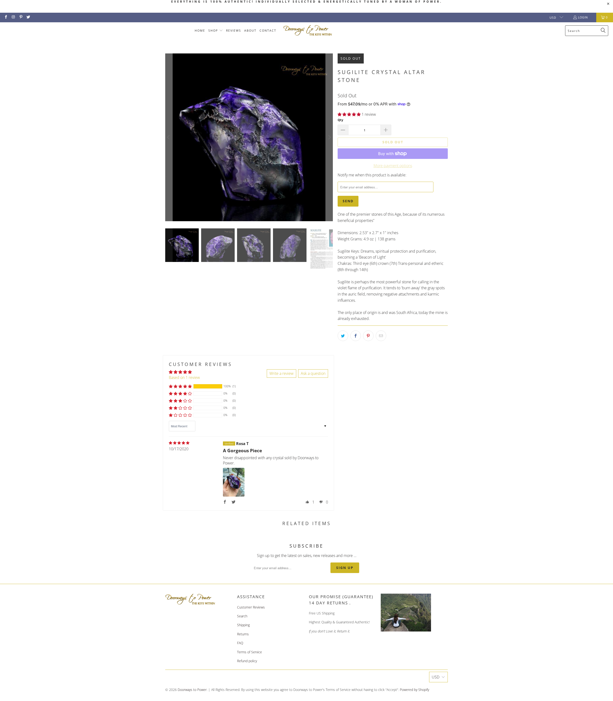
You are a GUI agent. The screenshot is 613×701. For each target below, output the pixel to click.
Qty (340, 120)
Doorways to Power (192, 689)
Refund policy (247, 661)
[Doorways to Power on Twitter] (28, 17)
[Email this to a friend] (381, 335)
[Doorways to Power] (307, 30)
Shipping (243, 625)
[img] (179, 442)
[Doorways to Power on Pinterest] (21, 17)
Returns (243, 634)
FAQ (240, 643)
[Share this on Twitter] (343, 335)
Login (583, 17)
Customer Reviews (251, 607)
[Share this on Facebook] (355, 335)
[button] (215, 31)
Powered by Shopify (414, 689)
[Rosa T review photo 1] (233, 482)
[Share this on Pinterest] (368, 335)
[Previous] (169, 137)
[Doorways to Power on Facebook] (6, 17)
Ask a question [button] (313, 373)
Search (242, 616)
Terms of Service (249, 652)
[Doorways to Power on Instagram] (13, 17)
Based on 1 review (184, 377)
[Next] (329, 137)
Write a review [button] (281, 373)
